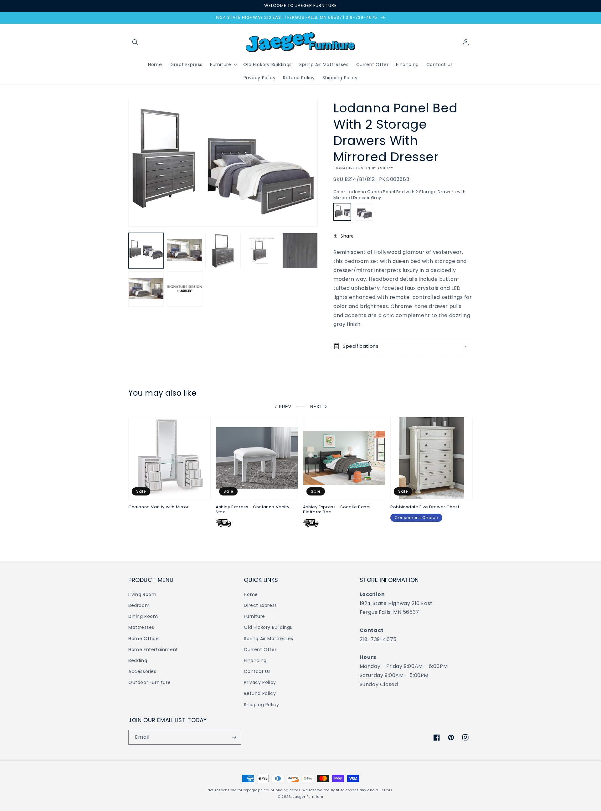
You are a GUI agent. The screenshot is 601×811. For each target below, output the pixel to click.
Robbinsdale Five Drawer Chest (424, 507)
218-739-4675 (378, 639)
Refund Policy (260, 693)
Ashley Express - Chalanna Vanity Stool (252, 510)
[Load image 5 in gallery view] (300, 250)
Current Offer (260, 649)
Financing (255, 660)
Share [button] (347, 236)
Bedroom (139, 605)
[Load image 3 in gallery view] (223, 250)
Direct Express (260, 605)
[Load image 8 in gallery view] (184, 289)
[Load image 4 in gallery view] (261, 250)
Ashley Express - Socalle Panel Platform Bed (337, 510)
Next (316, 406)
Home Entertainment (153, 649)
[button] (135, 42)
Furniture (254, 616)
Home (251, 594)
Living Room (142, 594)
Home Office (143, 638)
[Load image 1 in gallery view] (146, 250)
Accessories (142, 671)
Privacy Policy (260, 682)
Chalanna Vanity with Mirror (158, 507)
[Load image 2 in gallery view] (184, 250)
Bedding (137, 660)
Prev (285, 406)
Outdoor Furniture (149, 682)
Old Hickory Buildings (268, 627)
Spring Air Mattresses (268, 638)
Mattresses (141, 627)
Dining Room (143, 616)
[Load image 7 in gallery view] (146, 289)
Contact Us (257, 671)
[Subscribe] (234, 737)
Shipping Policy (261, 704)
